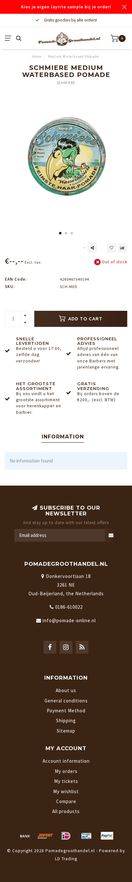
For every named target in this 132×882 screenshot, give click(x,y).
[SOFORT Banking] (45, 836)
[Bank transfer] (25, 836)
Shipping (66, 720)
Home (36, 56)
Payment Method (66, 711)
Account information (66, 761)
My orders (66, 771)
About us (66, 690)
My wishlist (66, 791)
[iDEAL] (66, 836)
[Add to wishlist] (111, 248)
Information (63, 437)
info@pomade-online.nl (69, 620)
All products (66, 811)
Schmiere (66, 82)
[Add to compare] (122, 248)
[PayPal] (107, 836)
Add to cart (85, 318)
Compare (66, 801)
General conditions (66, 701)
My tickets (66, 781)
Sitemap (66, 731)
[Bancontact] (86, 836)
